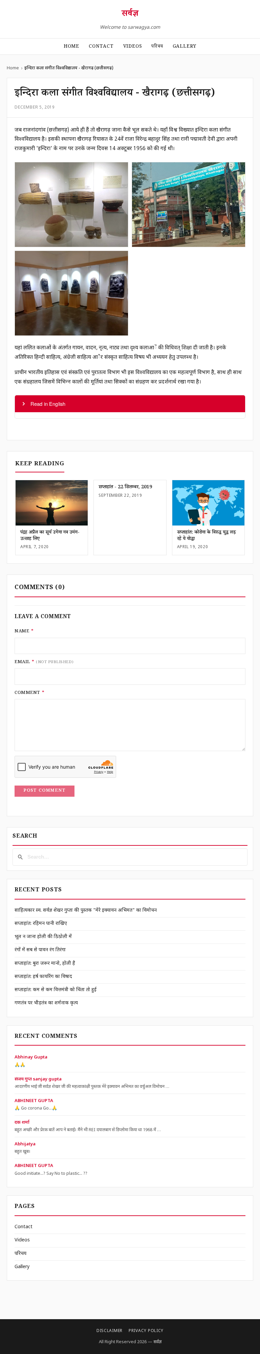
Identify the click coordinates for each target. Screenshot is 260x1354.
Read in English (47, 403)
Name (24, 631)
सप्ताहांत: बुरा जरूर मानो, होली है (45, 963)
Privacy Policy (146, 1331)
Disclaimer (109, 1331)
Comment (30, 693)
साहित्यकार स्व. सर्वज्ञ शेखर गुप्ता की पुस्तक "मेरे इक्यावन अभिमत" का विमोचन (86, 910)
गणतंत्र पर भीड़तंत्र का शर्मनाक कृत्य (46, 1003)
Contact (101, 47)
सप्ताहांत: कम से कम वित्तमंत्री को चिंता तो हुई (55, 990)
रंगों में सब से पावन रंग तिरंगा (40, 950)
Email (44, 662)
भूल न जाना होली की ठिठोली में (43, 937)
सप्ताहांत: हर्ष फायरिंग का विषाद (43, 977)
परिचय (157, 47)
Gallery (185, 47)
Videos (132, 47)
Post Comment (44, 791)
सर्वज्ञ (130, 14)
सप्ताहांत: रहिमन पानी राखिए (41, 923)
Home (71, 47)
